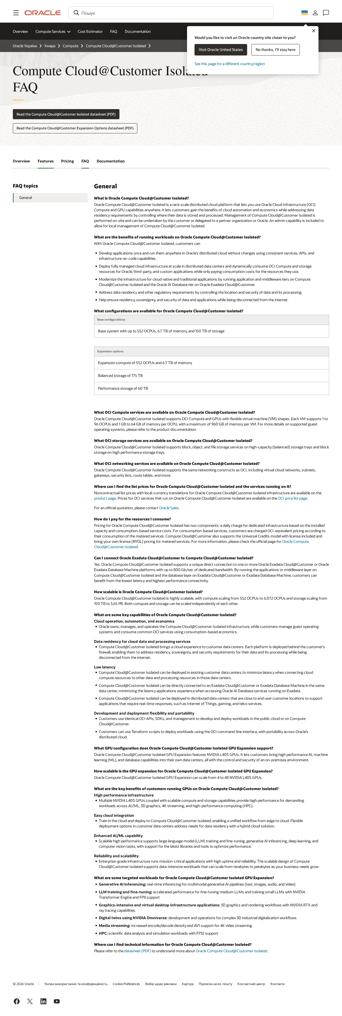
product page (105, 498)
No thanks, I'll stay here (276, 49)
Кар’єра (187, 984)
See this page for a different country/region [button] (230, 63)
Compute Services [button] (50, 31)
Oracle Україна (25, 45)
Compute (70, 45)
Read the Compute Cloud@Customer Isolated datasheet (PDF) (66, 114)
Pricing (67, 161)
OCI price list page (292, 498)
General (25, 197)
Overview (20, 31)
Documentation (138, 31)
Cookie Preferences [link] (126, 984)
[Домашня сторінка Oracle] (43, 12)
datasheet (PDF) (137, 950)
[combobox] (171, 12)
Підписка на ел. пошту (215, 984)
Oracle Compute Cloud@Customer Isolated (231, 950)
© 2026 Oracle (23, 984)
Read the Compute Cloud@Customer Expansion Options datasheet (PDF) (75, 128)
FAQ (113, 31)
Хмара (49, 45)
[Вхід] (315, 13)
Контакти (277, 984)
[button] (16, 13)
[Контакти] (326, 13)
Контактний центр (251, 984)
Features (46, 161)
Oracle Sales (169, 507)
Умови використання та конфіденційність (75, 984)
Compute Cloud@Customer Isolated (116, 45)
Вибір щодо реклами (161, 984)
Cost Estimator (90, 31)
